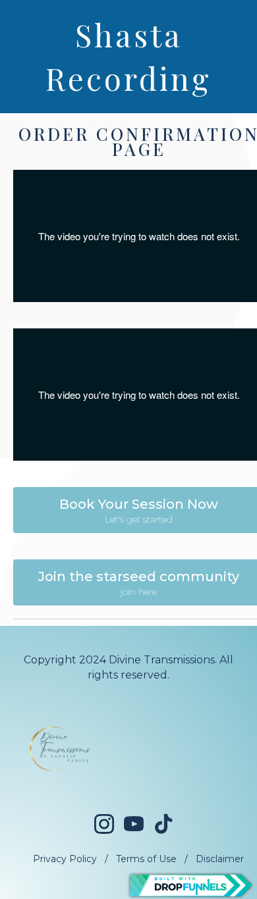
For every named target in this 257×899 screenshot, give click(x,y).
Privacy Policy (65, 859)
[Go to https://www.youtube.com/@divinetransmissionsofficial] (134, 825)
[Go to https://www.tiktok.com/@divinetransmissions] (163, 824)
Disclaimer (220, 859)
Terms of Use (146, 859)
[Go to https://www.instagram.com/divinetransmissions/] (104, 825)
